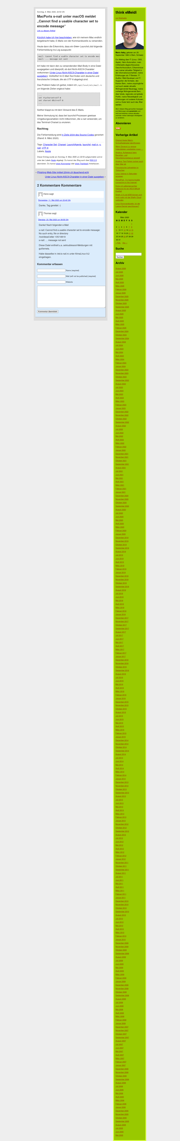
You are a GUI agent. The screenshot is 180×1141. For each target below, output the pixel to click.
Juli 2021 (119, 471)
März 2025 (120, 324)
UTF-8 (45, 147)
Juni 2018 (119, 597)
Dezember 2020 (122, 495)
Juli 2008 (119, 1002)
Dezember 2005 (122, 1110)
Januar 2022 (121, 450)
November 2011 (122, 862)
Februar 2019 (121, 569)
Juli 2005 (119, 1128)
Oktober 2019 (121, 544)
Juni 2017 (119, 638)
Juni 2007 (119, 1047)
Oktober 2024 (121, 334)
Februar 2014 (121, 775)
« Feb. (118, 242)
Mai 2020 (119, 520)
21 (130, 233)
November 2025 (122, 299)
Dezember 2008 (122, 985)
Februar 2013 (121, 817)
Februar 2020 (121, 530)
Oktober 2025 (121, 303)
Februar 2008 (121, 1019)
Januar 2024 (121, 366)
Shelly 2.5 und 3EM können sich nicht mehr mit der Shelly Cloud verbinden (129, 197)
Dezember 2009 (122, 943)
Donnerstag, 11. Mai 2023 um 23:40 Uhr (54, 200)
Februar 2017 (121, 653)
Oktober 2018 (121, 583)
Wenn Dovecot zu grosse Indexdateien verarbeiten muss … (129, 147)
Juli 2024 (119, 345)
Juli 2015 (119, 715)
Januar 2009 (121, 981)
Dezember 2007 (122, 1026)
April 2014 (120, 768)
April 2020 (120, 523)
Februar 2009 (121, 978)
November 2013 (122, 785)
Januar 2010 (121, 939)
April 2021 (120, 481)
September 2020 (122, 506)
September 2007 (122, 1037)
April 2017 (120, 646)
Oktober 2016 (121, 666)
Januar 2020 (121, 534)
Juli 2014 (119, 757)
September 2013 (122, 792)
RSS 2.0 (93, 160)
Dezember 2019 (122, 537)
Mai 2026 (119, 278)
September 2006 (122, 1079)
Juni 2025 (119, 313)
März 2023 (120, 401)
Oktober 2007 (121, 1034)
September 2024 (122, 338)
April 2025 (120, 321)
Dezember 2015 (122, 701)
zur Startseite (121, 18)
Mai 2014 (119, 764)
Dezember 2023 (122, 369)
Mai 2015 (119, 722)
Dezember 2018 (122, 576)
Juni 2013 (119, 803)
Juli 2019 (119, 555)
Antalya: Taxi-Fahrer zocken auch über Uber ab (129, 162)
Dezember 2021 (122, 453)
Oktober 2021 (121, 460)
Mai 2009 (119, 967)
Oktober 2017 (121, 625)
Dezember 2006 (122, 1068)
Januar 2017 (121, 656)
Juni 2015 (119, 719)
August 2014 (121, 754)
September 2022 (122, 422)
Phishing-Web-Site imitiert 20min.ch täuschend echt (63, 172)
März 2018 (120, 607)
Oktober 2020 (121, 502)
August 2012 (121, 834)
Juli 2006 (119, 1086)
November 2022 (122, 415)
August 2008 (121, 998)
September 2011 (122, 869)
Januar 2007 (121, 1065)
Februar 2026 (121, 289)
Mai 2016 (119, 684)
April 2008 (120, 1013)
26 (125, 236)
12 (125, 230)
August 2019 (121, 551)
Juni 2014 (119, 761)
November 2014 (122, 743)
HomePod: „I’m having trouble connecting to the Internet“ (128, 181)
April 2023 (120, 397)
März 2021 (120, 485)
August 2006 (121, 1082)
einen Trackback (81, 163)
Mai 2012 (119, 845)
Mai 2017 (119, 642)
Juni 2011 (119, 880)
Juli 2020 (119, 513)
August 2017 (121, 632)
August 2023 (121, 383)
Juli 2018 (119, 593)
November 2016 (122, 663)
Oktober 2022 (121, 418)
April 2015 (120, 726)
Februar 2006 (121, 1103)
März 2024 (120, 359)
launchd (87, 144)
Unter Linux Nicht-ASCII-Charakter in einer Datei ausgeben (74, 176)
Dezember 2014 (122, 740)
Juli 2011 (119, 876)
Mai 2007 (119, 1051)
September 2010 (122, 911)
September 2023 (122, 380)
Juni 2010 (119, 922)
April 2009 (120, 970)
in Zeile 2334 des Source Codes (78, 134)
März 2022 (120, 443)
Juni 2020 (119, 516)
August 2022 (121, 425)
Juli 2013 (119, 799)
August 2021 (121, 467)
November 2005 (122, 1114)
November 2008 (122, 988)
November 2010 (122, 904)
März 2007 (120, 1058)
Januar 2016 (121, 698)
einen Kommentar (63, 163)
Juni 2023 (119, 390)
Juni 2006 (119, 1089)
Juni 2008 (119, 1006)
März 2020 (120, 527)
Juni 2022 (119, 432)
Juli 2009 (119, 960)
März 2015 (120, 729)
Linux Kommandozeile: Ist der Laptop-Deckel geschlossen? (128, 205)
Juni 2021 (119, 474)
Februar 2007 (121, 1061)
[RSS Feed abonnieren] (118, 128)
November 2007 (122, 1030)
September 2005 (122, 1121)
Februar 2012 (121, 855)
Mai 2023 (119, 394)
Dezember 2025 (122, 296)
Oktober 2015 (121, 708)
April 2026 (120, 282)
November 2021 (122, 457)
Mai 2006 (119, 1093)
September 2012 (122, 831)
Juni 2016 (119, 680)
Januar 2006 (121, 1107)
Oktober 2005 (121, 1117)
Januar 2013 (121, 820)
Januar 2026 (121, 293)
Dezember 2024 (122, 331)
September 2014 (122, 750)
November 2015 (122, 705)
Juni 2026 (119, 275)
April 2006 (120, 1096)
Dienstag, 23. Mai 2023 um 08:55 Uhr (53, 219)
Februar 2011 (121, 894)
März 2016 (120, 691)
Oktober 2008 (121, 992)
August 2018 (121, 590)
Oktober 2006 (121, 1075)
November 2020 (122, 499)
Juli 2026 (119, 272)
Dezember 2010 (122, 901)
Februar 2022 (121, 446)
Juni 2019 (119, 558)
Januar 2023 (121, 408)
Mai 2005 (119, 1135)
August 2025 (121, 310)
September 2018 (122, 586)
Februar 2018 (121, 611)
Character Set (50, 144)
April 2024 (120, 355)
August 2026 (121, 268)
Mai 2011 (119, 883)
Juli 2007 (119, 1044)
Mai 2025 (119, 317)
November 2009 (122, 946)
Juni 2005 (119, 1131)
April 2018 (120, 604)
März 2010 (120, 932)
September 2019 (122, 548)
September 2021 (122, 464)
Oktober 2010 (121, 908)
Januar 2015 (121, 736)
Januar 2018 (121, 614)
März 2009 (120, 974)
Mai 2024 (119, 352)
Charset (62, 144)
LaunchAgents (74, 144)
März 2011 (120, 890)
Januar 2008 (121, 1023)
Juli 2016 (119, 677)
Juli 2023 (119, 387)
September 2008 (122, 995)
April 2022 (120, 439)
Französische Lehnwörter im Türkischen (127, 169)
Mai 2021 (119, 478)
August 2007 (121, 1040)
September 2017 (122, 628)
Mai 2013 (119, 806)
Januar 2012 (121, 859)
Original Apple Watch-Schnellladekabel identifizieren (128, 141)
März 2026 (120, 285)
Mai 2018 (119, 600)
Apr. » (124, 242)
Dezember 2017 (122, 618)
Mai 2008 (119, 1009)
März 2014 (120, 771)
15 (132, 230)
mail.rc (95, 144)
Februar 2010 (121, 936)
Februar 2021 (121, 488)
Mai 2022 (119, 436)
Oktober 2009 (121, 950)
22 (132, 233)
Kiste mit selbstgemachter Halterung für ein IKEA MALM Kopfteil (128, 189)
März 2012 (120, 852)
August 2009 (121, 957)
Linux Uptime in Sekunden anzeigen (126, 175)
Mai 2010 (119, 925)
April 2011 (120, 887)
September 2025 (122, 306)
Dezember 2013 (122, 782)
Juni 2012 (119, 841)
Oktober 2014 (121, 747)
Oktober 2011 (121, 866)
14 (130, 230)
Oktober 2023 (121, 376)
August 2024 (121, 341)
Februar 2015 (121, 733)
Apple (48, 151)
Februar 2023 (121, 404)
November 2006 (122, 1072)
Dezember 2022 (122, 411)
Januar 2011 (121, 897)
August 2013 (121, 796)
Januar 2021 (121, 492)
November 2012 (122, 824)
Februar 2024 (121, 362)
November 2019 (122, 541)
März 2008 (120, 1016)
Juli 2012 (119, 838)
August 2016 (121, 674)
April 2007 (120, 1054)
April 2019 (120, 562)
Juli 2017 (119, 635)
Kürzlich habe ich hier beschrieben (54, 37)
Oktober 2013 (121, 789)
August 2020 (121, 509)
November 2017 (122, 621)
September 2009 (122, 953)
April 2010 (120, 929)
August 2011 (121, 873)
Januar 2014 (121, 778)
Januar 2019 (121, 572)
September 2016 (122, 670)
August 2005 (121, 1124)
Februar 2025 (121, 327)
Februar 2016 (121, 694)
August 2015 (121, 712)
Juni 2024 (119, 348)
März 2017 (120, 649)
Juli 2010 (119, 918)
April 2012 (120, 848)
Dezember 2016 (122, 659)
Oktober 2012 (121, 827)
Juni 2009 (119, 964)
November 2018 (122, 579)
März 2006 (120, 1100)
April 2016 (120, 687)
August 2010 (121, 915)
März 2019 (120, 565)
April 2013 (120, 810)
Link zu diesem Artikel (46, 30)
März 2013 (120, 813)
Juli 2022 (119, 429)
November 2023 (122, 373)
